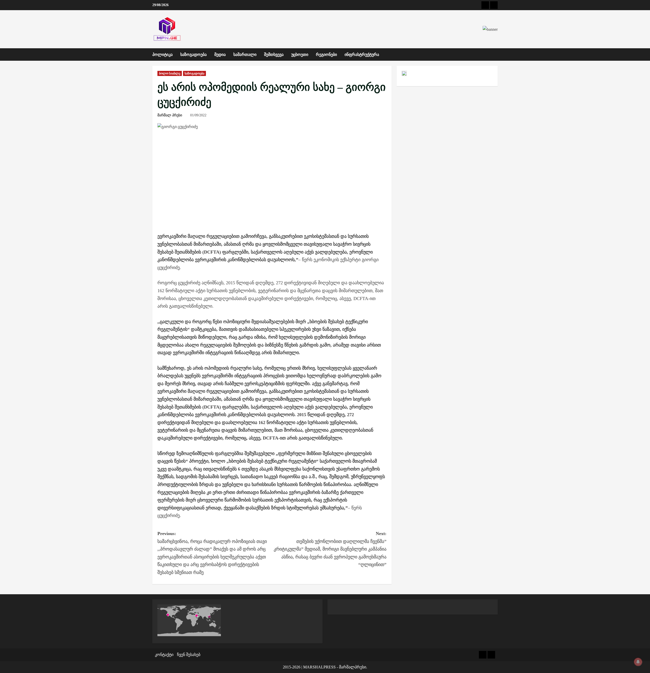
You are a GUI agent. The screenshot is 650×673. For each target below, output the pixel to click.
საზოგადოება (193, 54)
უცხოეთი (299, 54)
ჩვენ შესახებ (188, 654)
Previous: (212, 553)
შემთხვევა (274, 54)
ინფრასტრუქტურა (362, 54)
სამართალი (244, 54)
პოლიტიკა (162, 54)
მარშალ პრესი (169, 115)
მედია (220, 54)
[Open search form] (496, 54)
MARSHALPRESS (319, 667)
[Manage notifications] (638, 662)
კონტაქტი (164, 654)
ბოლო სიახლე (169, 73)
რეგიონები (326, 54)
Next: (330, 549)
